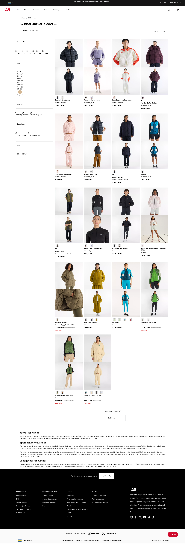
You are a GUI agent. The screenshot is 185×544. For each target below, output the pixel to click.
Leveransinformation (49, 499)
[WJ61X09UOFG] (91, 245)
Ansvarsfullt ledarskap (75, 499)
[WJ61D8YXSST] (119, 245)
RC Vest (143, 174)
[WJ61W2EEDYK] (102, 392)
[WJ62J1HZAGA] (114, 97)
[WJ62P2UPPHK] (57, 171)
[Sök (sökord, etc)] (168, 10)
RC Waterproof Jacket (148, 322)
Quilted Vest (59, 251)
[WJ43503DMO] (57, 319)
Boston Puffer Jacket (62, 100)
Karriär (69, 506)
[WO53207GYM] (148, 319)
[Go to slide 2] (92, 4)
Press (69, 513)
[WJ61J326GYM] (119, 319)
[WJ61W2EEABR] (96, 392)
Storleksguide (21, 502)
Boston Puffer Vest (90, 174)
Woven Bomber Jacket (120, 248)
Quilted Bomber (117, 177)
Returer (44, 506)
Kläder (30, 18)
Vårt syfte (70, 496)
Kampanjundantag (23, 506)
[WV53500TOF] (62, 392)
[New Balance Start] (8, 9)
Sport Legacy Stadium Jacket (122, 100)
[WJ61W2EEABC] (91, 392)
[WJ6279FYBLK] (86, 97)
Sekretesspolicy (67, 540)
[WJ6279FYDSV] (91, 97)
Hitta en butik (21, 513)
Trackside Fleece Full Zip (63, 174)
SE (28, 540)
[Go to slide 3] (93, 4)
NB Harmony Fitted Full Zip (93, 248)
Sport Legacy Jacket (91, 322)
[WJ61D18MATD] (143, 171)
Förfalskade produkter (100, 502)
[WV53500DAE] (57, 392)
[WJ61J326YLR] (130, 319)
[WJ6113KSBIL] (96, 319)
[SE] (8, 2)
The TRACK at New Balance (77, 509)
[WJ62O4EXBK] (86, 171)
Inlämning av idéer (99, 496)
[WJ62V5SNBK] (57, 97)
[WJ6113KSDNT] (91, 319)
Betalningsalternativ (49, 502)
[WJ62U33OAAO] (57, 245)
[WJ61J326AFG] (114, 319)
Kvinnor (23, 18)
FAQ (17, 499)
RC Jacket (115, 322)
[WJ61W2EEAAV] (86, 392)
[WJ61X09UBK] (86, 245)
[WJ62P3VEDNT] (114, 171)
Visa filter (34, 31)
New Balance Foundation (76, 502)
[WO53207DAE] (143, 319)
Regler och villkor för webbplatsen (87, 540)
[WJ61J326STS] (125, 319)
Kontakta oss (21, 496)
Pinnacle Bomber (61, 322)
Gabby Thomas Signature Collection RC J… (153, 249)
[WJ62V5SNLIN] (62, 97)
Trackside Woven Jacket (92, 100)
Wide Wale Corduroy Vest (64, 395)
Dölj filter (25, 31)
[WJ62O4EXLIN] (91, 171)
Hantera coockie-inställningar (112, 540)
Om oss (69, 516)
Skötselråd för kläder (24, 509)
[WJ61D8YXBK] (114, 245)
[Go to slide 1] (91, 4)
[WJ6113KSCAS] (86, 319)
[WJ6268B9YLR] (143, 97)
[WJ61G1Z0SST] (143, 245)
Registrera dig (106, 476)
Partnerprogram (98, 499)
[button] (173, 10)
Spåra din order (47, 496)
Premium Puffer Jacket (149, 103)
